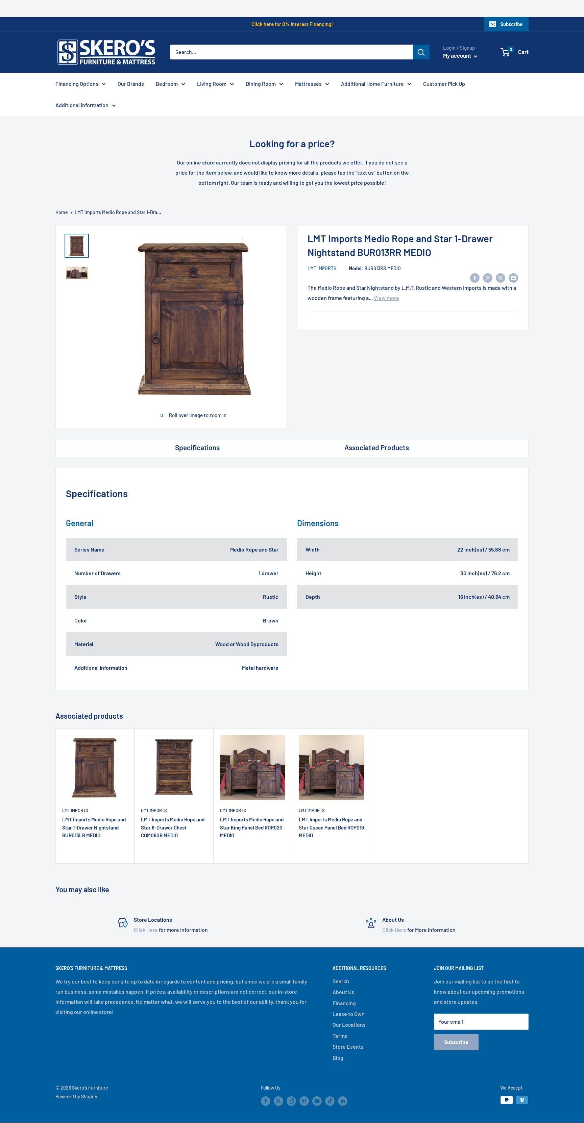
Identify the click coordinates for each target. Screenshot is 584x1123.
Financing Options (76, 83)
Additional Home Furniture (372, 83)
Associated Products (376, 447)
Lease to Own (349, 1014)
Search (341, 981)
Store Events (348, 1046)
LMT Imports (322, 268)
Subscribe (511, 24)
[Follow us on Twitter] (278, 1100)
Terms (340, 1035)
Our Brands (131, 83)
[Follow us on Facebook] (265, 1100)
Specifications (197, 447)
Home (61, 212)
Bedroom (167, 83)
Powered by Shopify (76, 1096)
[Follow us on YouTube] (317, 1100)
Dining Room (261, 83)
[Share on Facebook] (475, 277)
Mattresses (308, 83)
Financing (344, 1003)
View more (386, 298)
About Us (343, 992)
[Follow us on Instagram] (291, 1100)
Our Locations (349, 1024)
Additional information (81, 105)
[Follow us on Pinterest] (304, 1100)
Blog (338, 1057)
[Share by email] (513, 277)
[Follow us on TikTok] (330, 1100)
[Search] (421, 52)
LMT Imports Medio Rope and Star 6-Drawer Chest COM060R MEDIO (172, 827)
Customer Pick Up (444, 83)
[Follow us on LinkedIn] (342, 1100)
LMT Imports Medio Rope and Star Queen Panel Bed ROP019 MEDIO (331, 827)
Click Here (146, 929)
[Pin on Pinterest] (487, 277)
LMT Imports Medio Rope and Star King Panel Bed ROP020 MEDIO (252, 827)
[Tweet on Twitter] (500, 277)
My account (457, 55)
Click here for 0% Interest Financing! (292, 24)
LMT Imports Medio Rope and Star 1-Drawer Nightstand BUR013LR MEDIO (94, 827)
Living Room (211, 83)
